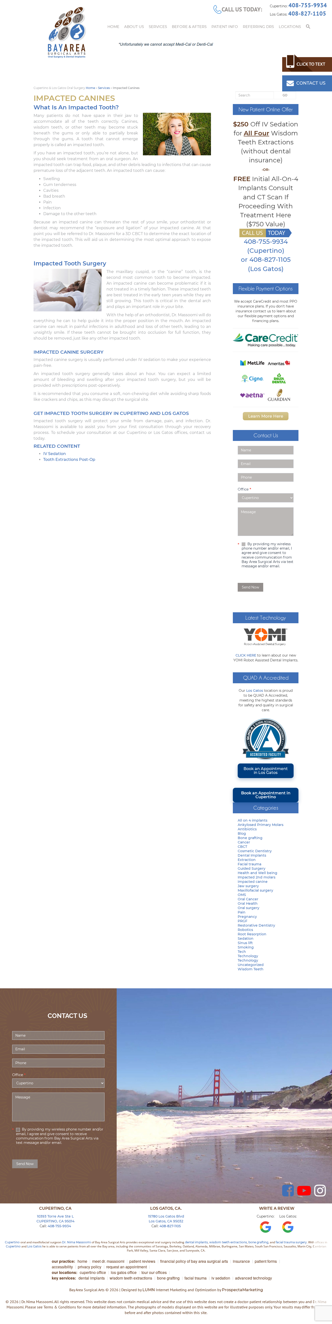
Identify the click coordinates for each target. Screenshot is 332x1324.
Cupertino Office (93, 1272)
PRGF (242, 921)
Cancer (244, 842)
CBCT (242, 846)
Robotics (245, 930)
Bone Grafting (168, 1278)
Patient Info (224, 26)
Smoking (246, 947)
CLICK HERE (246, 655)
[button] (308, 26)
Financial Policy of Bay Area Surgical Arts (194, 1261)
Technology (248, 956)
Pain (241, 912)
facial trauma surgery (291, 1242)
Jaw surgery (248, 886)
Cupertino (12, 1242)
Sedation (245, 938)
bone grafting (258, 1242)
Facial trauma (249, 864)
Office (244, 489)
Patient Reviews (142, 1261)
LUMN (148, 1290)
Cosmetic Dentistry (255, 851)
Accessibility (62, 1267)
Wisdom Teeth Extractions (131, 1278)
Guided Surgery (251, 868)
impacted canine (253, 881)
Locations (290, 26)
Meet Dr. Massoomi (108, 1261)
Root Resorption (252, 934)
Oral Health (248, 903)
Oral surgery (248, 908)
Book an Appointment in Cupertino (265, 795)
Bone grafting (250, 838)
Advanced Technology (253, 1278)
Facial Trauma (195, 1278)
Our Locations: (64, 1272)
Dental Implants (252, 855)
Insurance (241, 1261)
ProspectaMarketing (242, 1290)
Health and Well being (257, 873)
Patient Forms (266, 1261)
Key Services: (64, 1278)
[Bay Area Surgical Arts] (67, 32)
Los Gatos (254, 690)
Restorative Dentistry (256, 925)
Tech (242, 951)
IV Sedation (54, 453)
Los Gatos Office (124, 1272)
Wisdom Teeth (250, 969)
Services (158, 26)
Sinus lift (245, 943)
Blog (242, 833)
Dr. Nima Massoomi (76, 1242)
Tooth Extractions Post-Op (69, 459)
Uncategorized (251, 965)
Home (113, 26)
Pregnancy (247, 916)
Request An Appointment (126, 1267)
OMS (242, 895)
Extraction (247, 860)
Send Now (250, 587)
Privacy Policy (89, 1267)
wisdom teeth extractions (228, 1242)
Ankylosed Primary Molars (260, 825)
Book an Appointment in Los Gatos (266, 770)
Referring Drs (258, 26)
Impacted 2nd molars (256, 877)
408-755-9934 (307, 5)
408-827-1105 (307, 13)
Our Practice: (63, 1261)
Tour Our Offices (154, 1272)
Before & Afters (189, 26)
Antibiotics (247, 829)
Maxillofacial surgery (255, 890)
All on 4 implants (252, 820)
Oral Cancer (248, 899)
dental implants (196, 1242)
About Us (134, 26)
